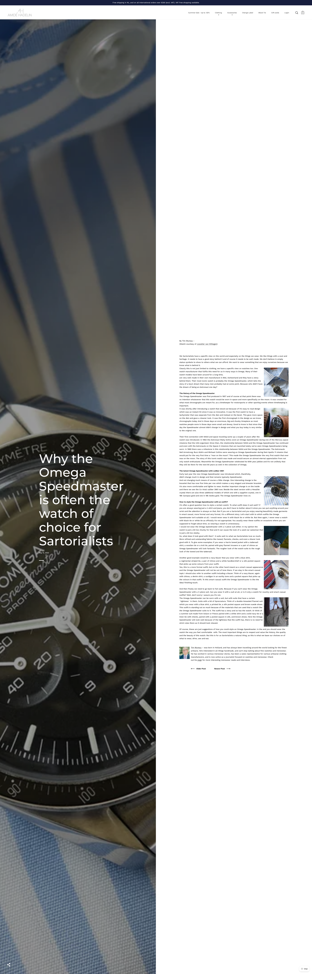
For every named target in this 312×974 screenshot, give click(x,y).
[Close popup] (205, 459)
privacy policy (178, 490)
